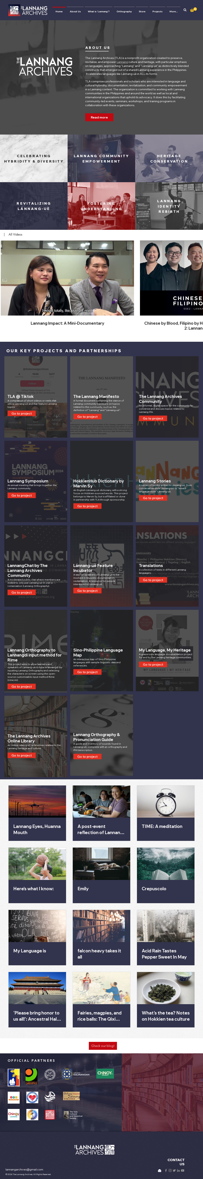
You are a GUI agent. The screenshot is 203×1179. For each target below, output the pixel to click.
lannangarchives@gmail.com (24, 1169)
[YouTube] (183, 1170)
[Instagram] (170, 1170)
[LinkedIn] (178, 1170)
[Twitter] (174, 1170)
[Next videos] (197, 277)
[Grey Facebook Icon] (166, 1170)
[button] (185, 10)
